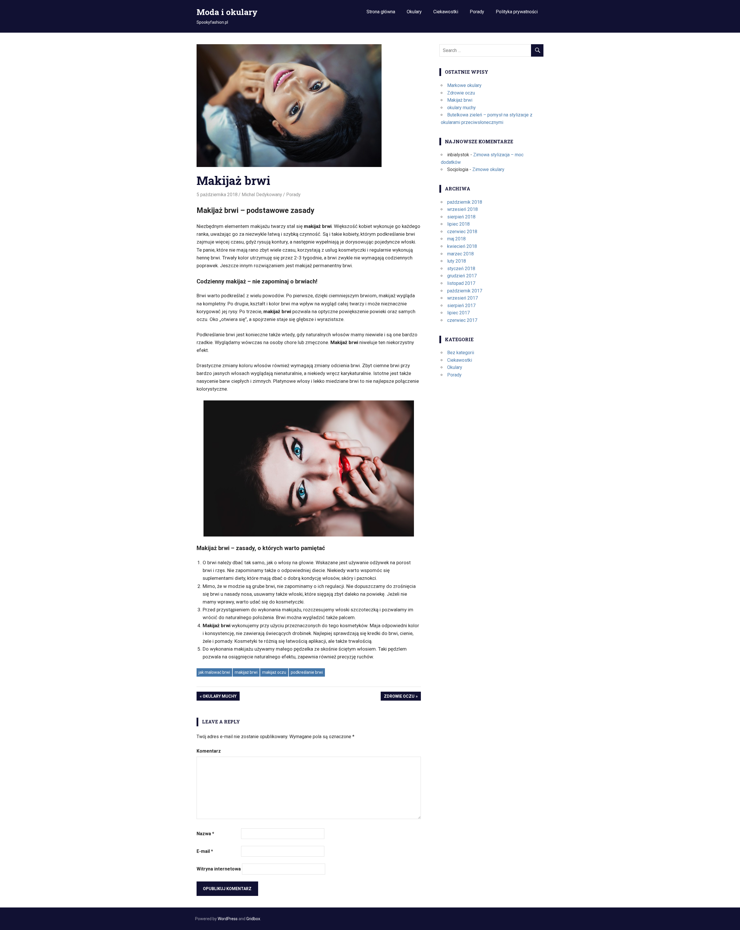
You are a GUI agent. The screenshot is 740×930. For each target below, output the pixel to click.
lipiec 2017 (458, 312)
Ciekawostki (445, 11)
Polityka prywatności (517, 11)
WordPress (228, 918)
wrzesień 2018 (462, 209)
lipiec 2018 (458, 224)
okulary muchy (219, 697)
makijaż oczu (274, 672)
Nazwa (205, 833)
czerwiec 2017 (462, 320)
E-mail (205, 851)
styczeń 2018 (461, 268)
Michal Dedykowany (262, 194)
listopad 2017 (461, 283)
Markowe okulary (464, 85)
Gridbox (253, 918)
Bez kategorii (460, 352)
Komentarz (209, 751)
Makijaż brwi (459, 100)
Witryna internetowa (219, 869)
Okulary (414, 11)
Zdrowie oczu (399, 697)
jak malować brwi (214, 672)
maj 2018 (456, 239)
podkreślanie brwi (307, 672)
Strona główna (381, 11)
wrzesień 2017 (462, 298)
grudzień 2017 (462, 276)
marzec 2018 (460, 254)
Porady (477, 11)
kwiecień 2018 (462, 246)
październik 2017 (464, 291)
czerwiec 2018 (462, 231)
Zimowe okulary (488, 169)
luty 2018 (456, 261)
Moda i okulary (227, 12)
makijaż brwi (246, 672)
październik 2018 (464, 202)
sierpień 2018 (461, 217)
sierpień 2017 (461, 305)
